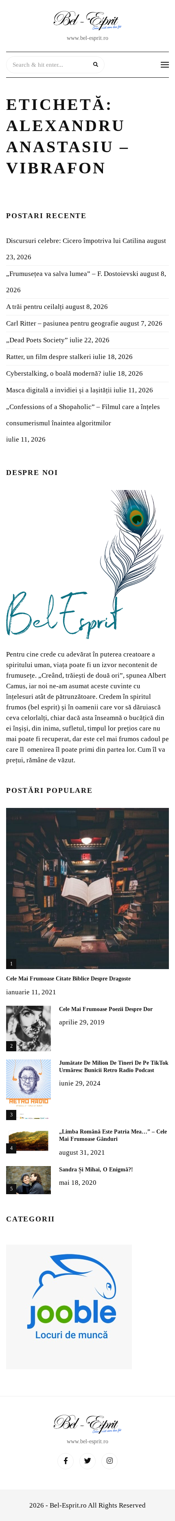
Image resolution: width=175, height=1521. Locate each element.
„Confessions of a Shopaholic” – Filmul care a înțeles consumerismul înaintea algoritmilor (83, 415)
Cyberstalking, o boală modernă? (53, 373)
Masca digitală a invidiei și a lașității (59, 390)
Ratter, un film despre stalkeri (48, 357)
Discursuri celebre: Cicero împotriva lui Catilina (75, 241)
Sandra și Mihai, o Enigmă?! (96, 1169)
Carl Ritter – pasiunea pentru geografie (62, 323)
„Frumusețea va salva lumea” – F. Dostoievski (72, 274)
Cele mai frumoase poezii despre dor (106, 1009)
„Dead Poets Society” (37, 340)
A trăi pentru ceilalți (35, 307)
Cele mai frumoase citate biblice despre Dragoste (68, 979)
